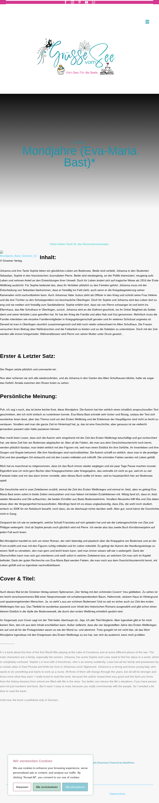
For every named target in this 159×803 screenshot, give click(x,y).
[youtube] (86, 2)
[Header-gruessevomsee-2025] (79, 33)
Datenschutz (118, 793)
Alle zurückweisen (47, 786)
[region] (50, 775)
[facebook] (65, 2)
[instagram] (72, 2)
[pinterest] (79, 2)
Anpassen (22, 786)
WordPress (128, 762)
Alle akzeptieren (75, 786)
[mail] (93, 2)
